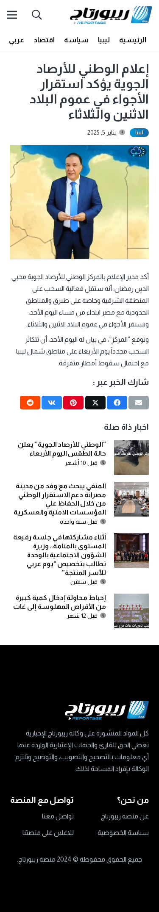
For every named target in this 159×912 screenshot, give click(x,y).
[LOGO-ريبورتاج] (111, 15)
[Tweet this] (95, 402)
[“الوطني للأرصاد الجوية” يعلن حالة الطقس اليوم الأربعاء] (131, 446)
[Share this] (117, 402)
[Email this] (138, 402)
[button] (37, 15)
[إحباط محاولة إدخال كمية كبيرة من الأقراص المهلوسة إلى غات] (131, 599)
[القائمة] (11, 14)
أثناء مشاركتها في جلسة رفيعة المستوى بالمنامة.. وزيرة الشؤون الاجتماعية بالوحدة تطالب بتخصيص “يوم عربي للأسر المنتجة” (59, 554)
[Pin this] (73, 402)
